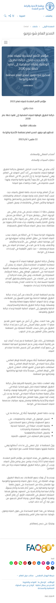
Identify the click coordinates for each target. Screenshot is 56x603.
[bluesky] (52, 563)
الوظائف (51, 582)
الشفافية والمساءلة (46, 588)
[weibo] (16, 563)
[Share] (8, 16)
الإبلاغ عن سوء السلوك (24, 585)
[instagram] (43, 563)
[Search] (4, 16)
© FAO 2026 (49, 596)
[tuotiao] (25, 563)
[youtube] (48, 567)
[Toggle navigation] (6, 42)
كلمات (35, 26)
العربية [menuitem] (22, 16)
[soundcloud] (34, 563)
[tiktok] (29, 563)
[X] (52, 567)
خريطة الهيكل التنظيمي (44, 575)
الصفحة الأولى (48, 26)
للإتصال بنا (42, 582)
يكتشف (48, 16)
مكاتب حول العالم (26, 575)
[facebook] (48, 563)
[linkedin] (38, 563)
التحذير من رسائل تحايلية (44, 585)
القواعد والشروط (29, 582)
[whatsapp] (11, 563)
